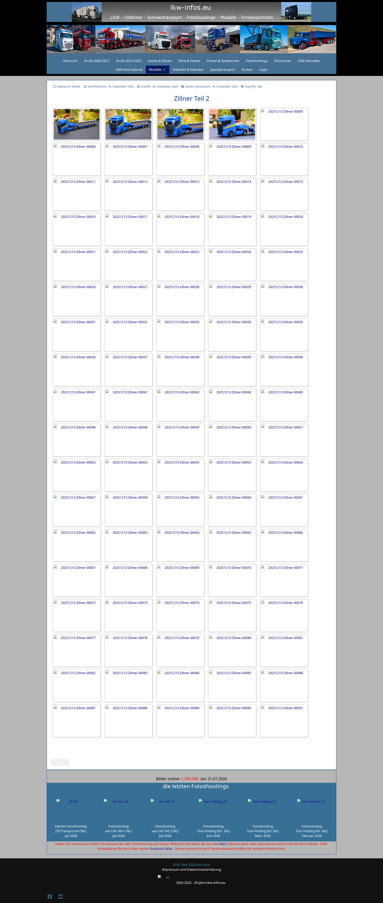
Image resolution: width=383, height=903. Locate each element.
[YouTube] (60, 896)
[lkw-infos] (191, 39)
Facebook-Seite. (161, 848)
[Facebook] (50, 896)
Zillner (76, 86)
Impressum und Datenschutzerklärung (191, 869)
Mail (222, 844)
